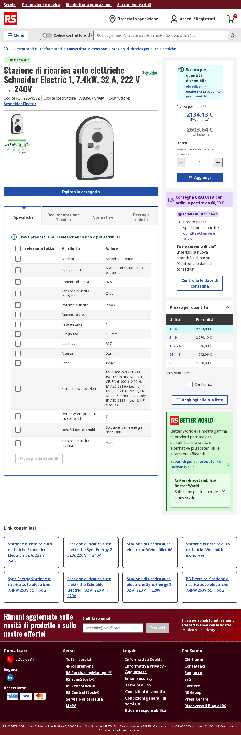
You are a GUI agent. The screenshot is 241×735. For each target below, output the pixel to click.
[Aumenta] (217, 162)
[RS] (10, 18)
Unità (182, 143)
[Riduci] (181, 162)
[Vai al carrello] (231, 19)
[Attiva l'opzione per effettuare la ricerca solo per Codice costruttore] (90, 35)
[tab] (22, 215)
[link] (203, 91)
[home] (6, 48)
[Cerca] (232, 35)
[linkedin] (10, 677)
